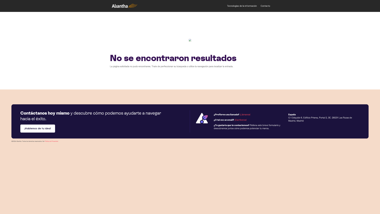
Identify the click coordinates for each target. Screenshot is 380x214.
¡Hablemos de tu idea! (37, 128)
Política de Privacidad (51, 141)
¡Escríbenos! (241, 120)
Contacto (265, 6)
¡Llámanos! (245, 114)
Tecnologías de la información (242, 6)
